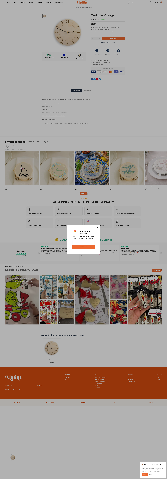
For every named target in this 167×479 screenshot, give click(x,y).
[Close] (97, 227)
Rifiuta (150, 474)
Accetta (144, 474)
